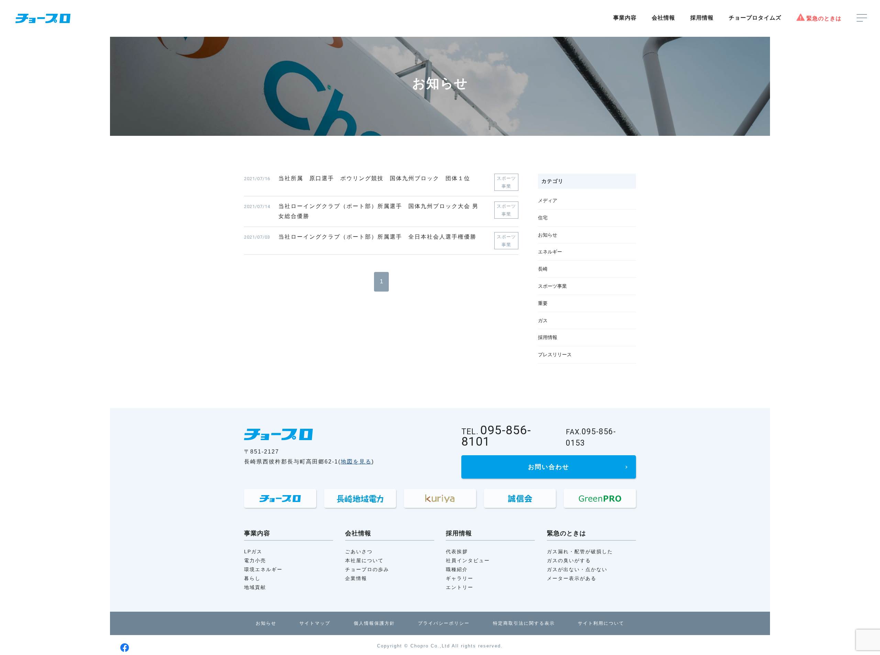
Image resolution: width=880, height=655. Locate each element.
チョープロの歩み (367, 569)
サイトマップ (314, 623)
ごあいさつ (359, 551)
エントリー (459, 587)
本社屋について (364, 560)
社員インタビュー (468, 560)
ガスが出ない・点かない (577, 569)
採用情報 (702, 18)
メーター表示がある (571, 578)
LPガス (253, 551)
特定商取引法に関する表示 (524, 623)
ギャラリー (459, 578)
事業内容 (625, 18)
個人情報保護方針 (374, 623)
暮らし (252, 578)
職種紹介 (457, 569)
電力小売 (255, 560)
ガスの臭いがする (569, 560)
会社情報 (663, 18)
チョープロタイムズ (755, 18)
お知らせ (266, 623)
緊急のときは (824, 18)
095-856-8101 (496, 437)
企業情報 (356, 578)
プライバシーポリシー (444, 623)
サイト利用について (601, 623)
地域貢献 (255, 587)
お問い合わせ (548, 466)
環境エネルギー (263, 569)
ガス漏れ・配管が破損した (580, 551)
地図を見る (356, 462)
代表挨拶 (457, 551)
